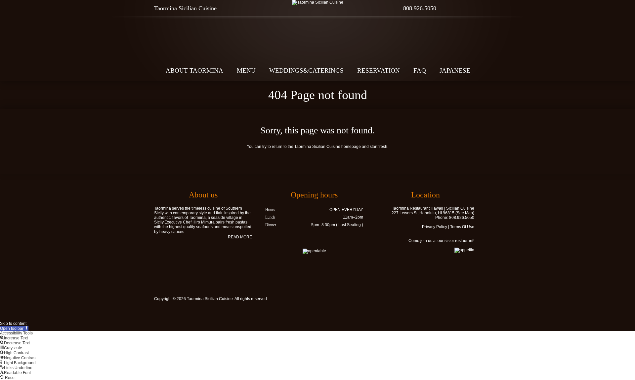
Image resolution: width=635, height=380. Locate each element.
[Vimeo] (463, 300)
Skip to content (13, 323)
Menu (246, 70)
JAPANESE (455, 70)
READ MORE (240, 237)
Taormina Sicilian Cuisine (210, 298)
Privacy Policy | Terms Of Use (448, 227)
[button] (14, 328)
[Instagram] (463, 8)
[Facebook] (452, 8)
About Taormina (194, 70)
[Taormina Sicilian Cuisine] (317, 2)
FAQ (419, 70)
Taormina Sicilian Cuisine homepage (327, 146)
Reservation (378, 70)
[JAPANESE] (475, 8)
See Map (465, 213)
